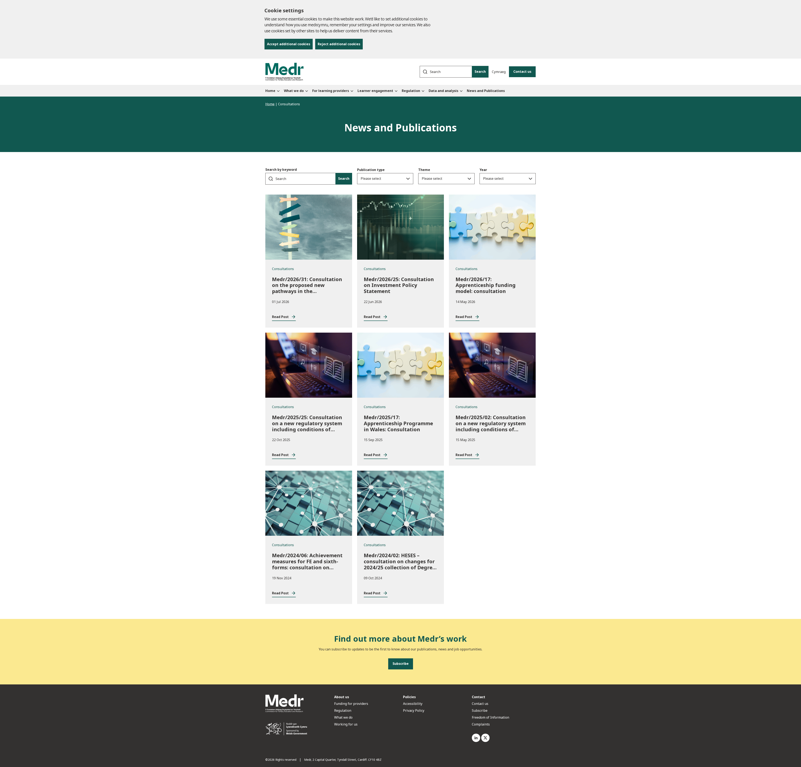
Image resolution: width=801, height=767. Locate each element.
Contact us (522, 71)
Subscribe (479, 710)
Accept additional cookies (288, 44)
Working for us (346, 724)
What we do (343, 717)
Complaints (481, 724)
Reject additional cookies (339, 44)
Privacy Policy (413, 710)
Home (270, 104)
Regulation (342, 710)
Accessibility (412, 703)
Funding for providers (351, 703)
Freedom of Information (490, 717)
